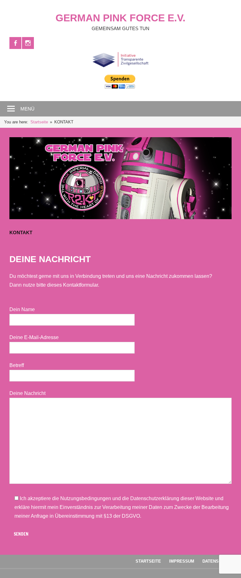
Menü (27, 108)
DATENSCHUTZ (217, 561)
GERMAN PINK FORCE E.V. (120, 18)
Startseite (148, 561)
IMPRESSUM (181, 561)
